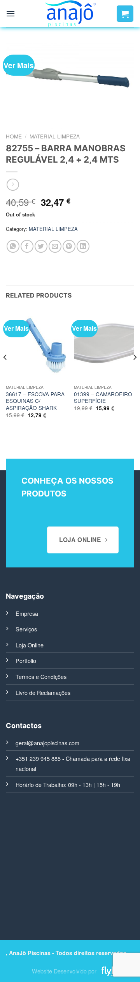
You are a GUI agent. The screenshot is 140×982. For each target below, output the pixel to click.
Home (14, 136)
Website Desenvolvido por (64, 971)
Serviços (26, 629)
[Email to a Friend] (55, 246)
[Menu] (10, 13)
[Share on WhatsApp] (13, 246)
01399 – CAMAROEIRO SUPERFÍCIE (103, 397)
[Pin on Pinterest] (69, 246)
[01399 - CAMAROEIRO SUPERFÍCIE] (104, 344)
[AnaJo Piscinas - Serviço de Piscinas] (70, 13)
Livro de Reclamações (43, 692)
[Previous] (5, 372)
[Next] (134, 372)
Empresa (27, 613)
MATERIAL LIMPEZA (55, 136)
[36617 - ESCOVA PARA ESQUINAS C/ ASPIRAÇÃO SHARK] (36, 344)
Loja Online (30, 645)
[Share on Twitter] (41, 246)
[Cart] (125, 13)
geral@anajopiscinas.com (47, 743)
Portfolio (26, 660)
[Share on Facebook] (27, 246)
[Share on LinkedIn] (83, 246)
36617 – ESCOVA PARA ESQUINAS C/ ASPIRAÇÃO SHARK (35, 401)
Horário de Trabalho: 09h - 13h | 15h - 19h (68, 784)
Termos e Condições (41, 676)
